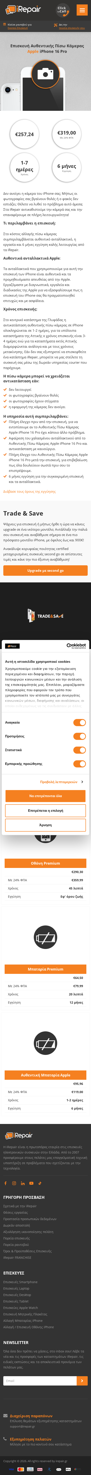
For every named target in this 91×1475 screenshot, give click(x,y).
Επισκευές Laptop (16, 1288)
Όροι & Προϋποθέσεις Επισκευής (27, 1251)
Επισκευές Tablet (16, 1301)
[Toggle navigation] (82, 10)
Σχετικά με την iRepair (20, 1206)
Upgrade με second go (45, 570)
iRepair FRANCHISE (17, 1257)
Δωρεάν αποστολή (16, 1225)
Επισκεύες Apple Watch (20, 1308)
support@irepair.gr (22, 1426)
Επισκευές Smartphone (20, 1282)
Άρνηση (45, 825)
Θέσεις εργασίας (15, 1212)
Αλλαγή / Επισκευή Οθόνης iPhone (28, 1327)
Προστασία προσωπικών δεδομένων (30, 1219)
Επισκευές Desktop (17, 1295)
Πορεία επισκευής (16, 1238)
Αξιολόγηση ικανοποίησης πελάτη (28, 1232)
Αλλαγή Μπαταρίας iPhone (23, 1320)
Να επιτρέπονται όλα (45, 796)
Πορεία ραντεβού (16, 1245)
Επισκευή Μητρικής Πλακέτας (25, 1314)
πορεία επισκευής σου (72, 28)
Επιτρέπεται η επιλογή (45, 810)
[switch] (79, 736)
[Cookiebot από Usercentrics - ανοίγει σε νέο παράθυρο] (66, 646)
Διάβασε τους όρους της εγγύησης (29, 491)
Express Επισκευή (18, 28)
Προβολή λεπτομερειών (59, 782)
